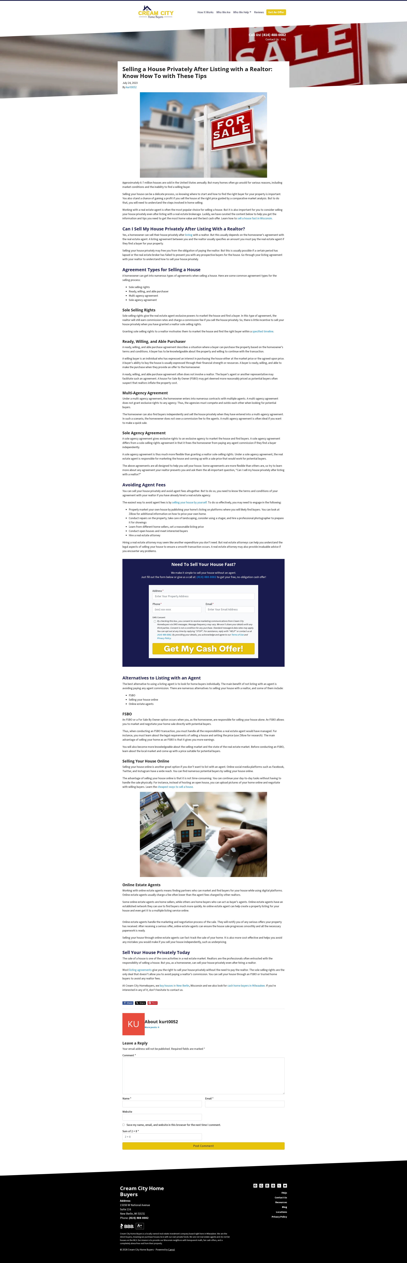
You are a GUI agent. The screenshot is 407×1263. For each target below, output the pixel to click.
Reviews (259, 12)
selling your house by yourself (189, 502)
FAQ (283, 39)
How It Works (205, 12)
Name (126, 1099)
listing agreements (140, 970)
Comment (129, 1055)
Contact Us (272, 39)
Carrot (171, 1249)
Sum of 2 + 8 (130, 1131)
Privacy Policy (164, 638)
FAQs (284, 1193)
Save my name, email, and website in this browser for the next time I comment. (174, 1125)
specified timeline (262, 331)
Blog (284, 1207)
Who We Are (223, 12)
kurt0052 (131, 87)
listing (188, 235)
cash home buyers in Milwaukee (246, 986)
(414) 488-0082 (274, 34)
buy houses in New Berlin (174, 986)
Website (127, 1112)
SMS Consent (158, 617)
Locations (281, 1212)
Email (210, 604)
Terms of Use (237, 634)
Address (158, 591)
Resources (281, 1202)
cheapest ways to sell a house (175, 787)
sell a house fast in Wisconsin (255, 218)
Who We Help (241, 12)
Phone (157, 604)
